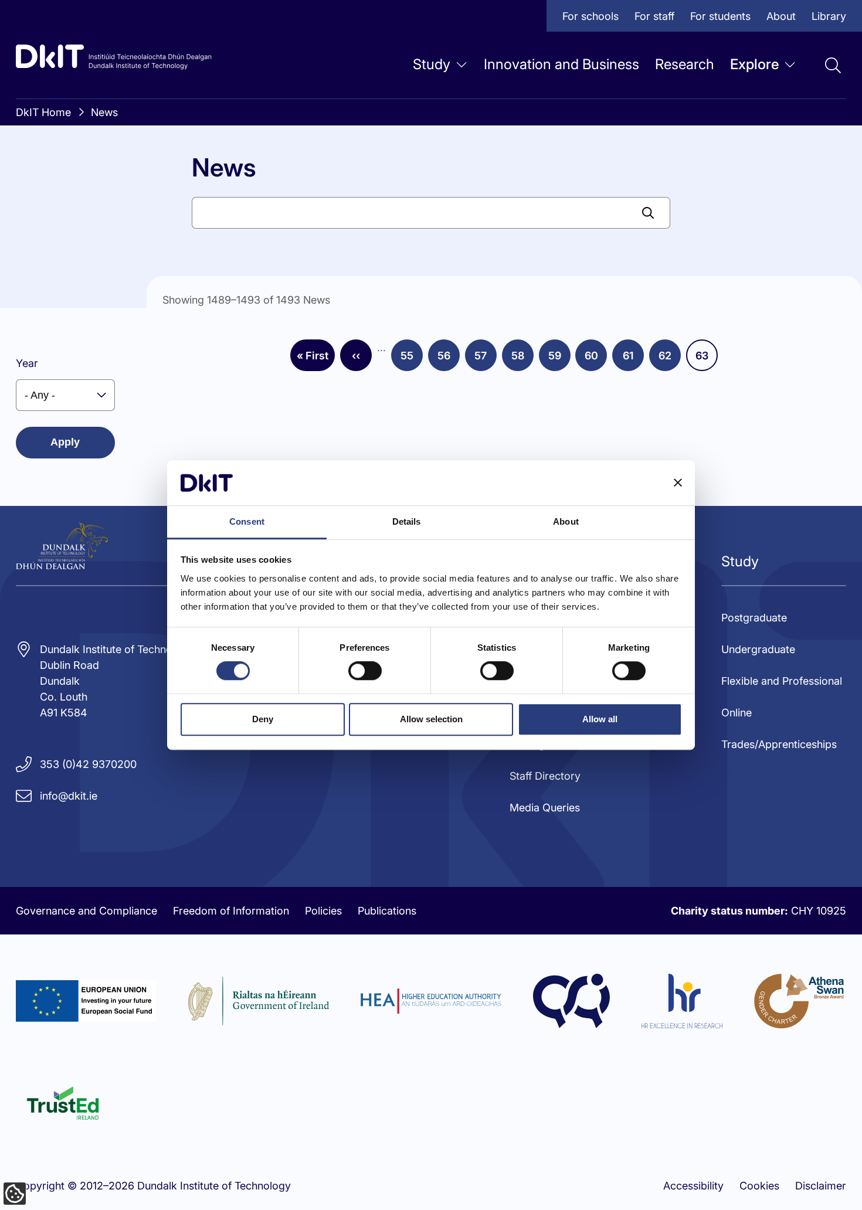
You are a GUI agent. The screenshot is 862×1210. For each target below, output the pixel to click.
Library (829, 16)
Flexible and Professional (781, 681)
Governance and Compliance (86, 911)
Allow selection (431, 719)
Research (684, 64)
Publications (387, 911)
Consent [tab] (246, 521)
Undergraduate (758, 649)
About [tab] (566, 521)
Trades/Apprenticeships (779, 744)
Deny (262, 719)
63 (706, 359)
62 (670, 359)
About (781, 16)
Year (27, 363)
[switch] (365, 670)
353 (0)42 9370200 (88, 764)
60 (596, 359)
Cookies (759, 1186)
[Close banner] (678, 483)
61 (633, 359)
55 (412, 359)
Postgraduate (754, 617)
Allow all (599, 719)
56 (448, 359)
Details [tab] (406, 521)
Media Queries (545, 807)
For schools (590, 16)
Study (431, 64)
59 (559, 359)
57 (485, 359)
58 (522, 359)
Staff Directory (545, 776)
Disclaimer (820, 1186)
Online (736, 712)
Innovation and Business (561, 64)
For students (720, 16)
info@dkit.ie (68, 796)
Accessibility (693, 1186)
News (104, 112)
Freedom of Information (231, 911)
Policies (323, 911)
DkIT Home (43, 112)
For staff (654, 16)
